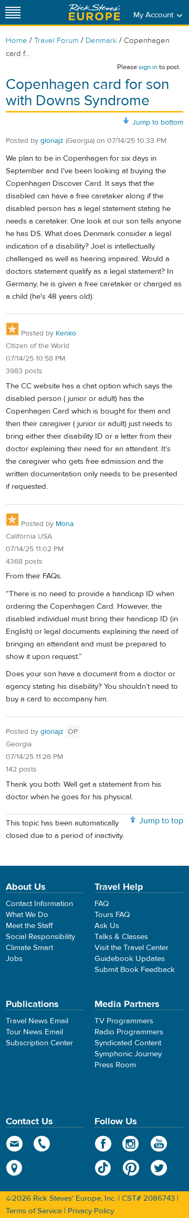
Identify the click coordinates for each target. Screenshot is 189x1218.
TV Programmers (123, 1021)
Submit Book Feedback (134, 970)
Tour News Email (34, 1032)
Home (16, 41)
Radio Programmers (128, 1032)
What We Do (27, 915)
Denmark (101, 41)
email (14, 1143)
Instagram (131, 1143)
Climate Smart (29, 948)
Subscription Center (39, 1043)
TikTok (103, 1167)
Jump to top (161, 820)
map (14, 1167)
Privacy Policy (91, 1211)
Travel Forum (56, 41)
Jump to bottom (157, 122)
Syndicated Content (127, 1043)
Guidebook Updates (129, 959)
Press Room (115, 1065)
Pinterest (131, 1167)
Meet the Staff (29, 926)
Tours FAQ (112, 915)
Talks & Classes (121, 937)
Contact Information (39, 904)
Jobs (14, 959)
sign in (148, 67)
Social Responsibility (40, 937)
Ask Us (106, 926)
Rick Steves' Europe (94, 12)
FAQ (101, 904)
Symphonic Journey (128, 1054)
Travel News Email (37, 1021)
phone (42, 1143)
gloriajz (52, 141)
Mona (65, 524)
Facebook (103, 1143)
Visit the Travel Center (131, 948)
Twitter (158, 1167)
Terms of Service (34, 1211)
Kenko (66, 333)
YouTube (158, 1143)
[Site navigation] (13, 12)
